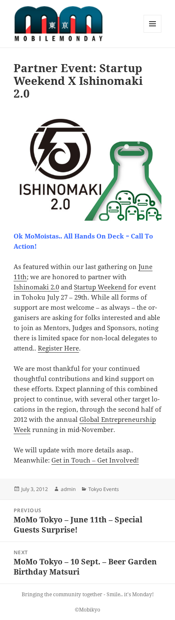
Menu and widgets (152, 32)
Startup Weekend (100, 287)
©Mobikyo (87, 609)
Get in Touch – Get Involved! (95, 460)
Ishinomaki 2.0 (36, 287)
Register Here (58, 348)
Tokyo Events (103, 489)
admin (68, 489)
